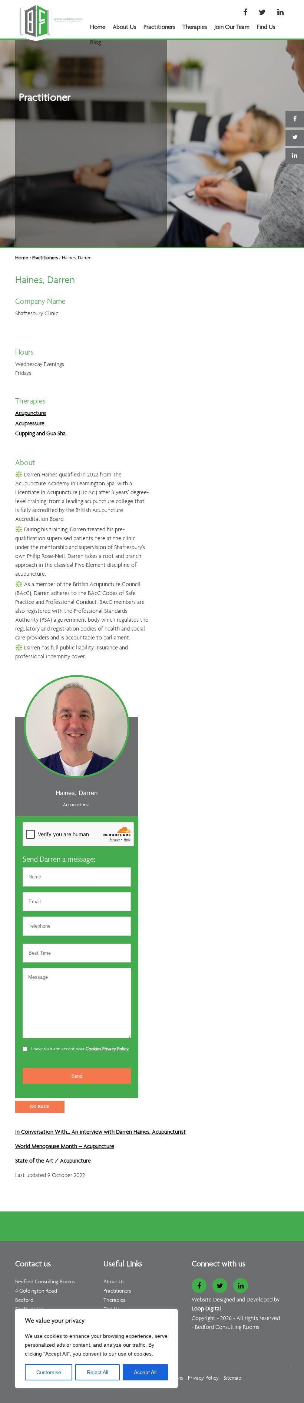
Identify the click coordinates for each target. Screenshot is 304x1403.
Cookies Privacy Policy (107, 1049)
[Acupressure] (17, 1185)
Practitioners (159, 27)
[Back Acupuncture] (22, 1185)
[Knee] (47, 1185)
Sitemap (232, 1378)
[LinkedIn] (280, 13)
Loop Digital (206, 1309)
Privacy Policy (203, 1378)
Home (97, 27)
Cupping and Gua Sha (40, 434)
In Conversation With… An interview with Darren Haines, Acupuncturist (100, 1132)
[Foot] (42, 1185)
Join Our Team (232, 27)
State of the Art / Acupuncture (53, 1161)
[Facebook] (245, 13)
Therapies (194, 27)
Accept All (145, 1372)
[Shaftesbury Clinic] (62, 1185)
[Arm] (37, 1185)
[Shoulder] (32, 1185)
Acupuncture (30, 413)
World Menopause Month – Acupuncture (64, 1147)
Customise (48, 1372)
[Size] (52, 1185)
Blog (95, 42)
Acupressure (30, 424)
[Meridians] (57, 1185)
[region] (96, 1348)
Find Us (266, 27)
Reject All (97, 1372)
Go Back (40, 1106)
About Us (124, 27)
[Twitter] (262, 13)
